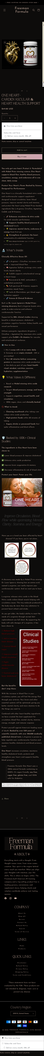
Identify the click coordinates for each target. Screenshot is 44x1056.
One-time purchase (12, 1038)
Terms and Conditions (22, 975)
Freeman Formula (18, 1030)
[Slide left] (17, 91)
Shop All (22, 916)
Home (22, 945)
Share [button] (6, 799)
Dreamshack (22, 1032)
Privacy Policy (22, 969)
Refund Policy (22, 925)
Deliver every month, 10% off (18, 1048)
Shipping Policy (22, 972)
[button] (4, 10)
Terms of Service (22, 931)
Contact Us (22, 922)
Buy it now (22, 157)
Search (22, 928)
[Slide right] (26, 91)
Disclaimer (22, 962)
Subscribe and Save (12, 1044)
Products (22, 948)
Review (22, 919)
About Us (22, 913)
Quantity (5, 113)
